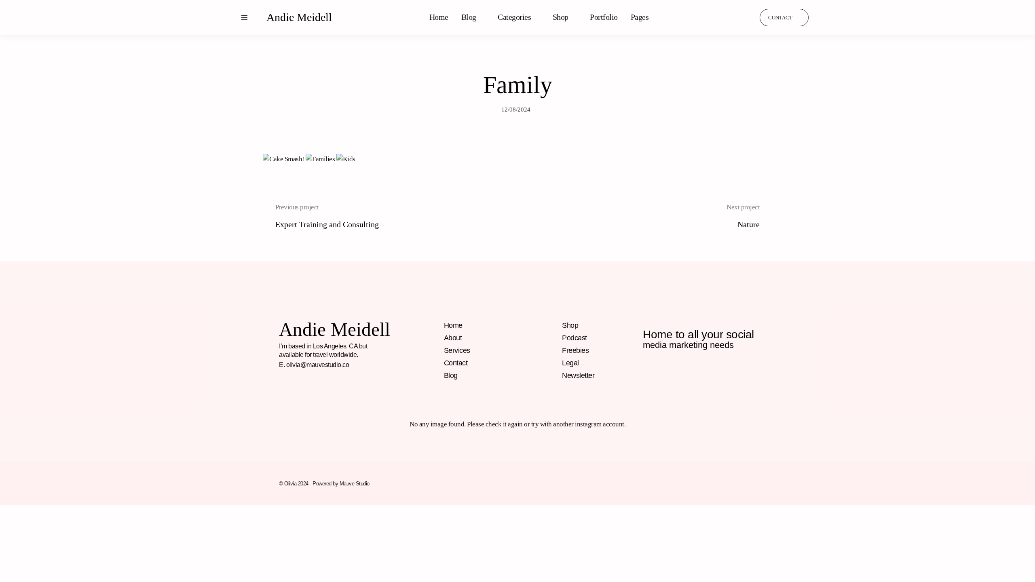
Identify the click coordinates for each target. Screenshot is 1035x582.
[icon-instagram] (713, 17)
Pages (640, 17)
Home (438, 17)
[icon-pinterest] (729, 17)
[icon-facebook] (648, 372)
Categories (514, 17)
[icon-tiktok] (744, 17)
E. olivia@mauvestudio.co (314, 364)
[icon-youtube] (718, 372)
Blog (468, 17)
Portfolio (604, 17)
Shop (560, 17)
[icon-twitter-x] (735, 372)
